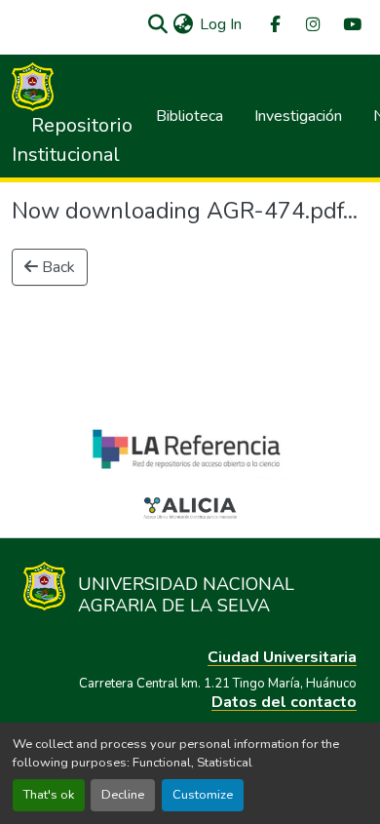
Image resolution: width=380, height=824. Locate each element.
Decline (122, 795)
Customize (202, 795)
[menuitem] (273, 25)
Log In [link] (221, 24)
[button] (157, 24)
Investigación (298, 116)
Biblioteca (189, 116)
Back (56, 267)
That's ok (48, 795)
